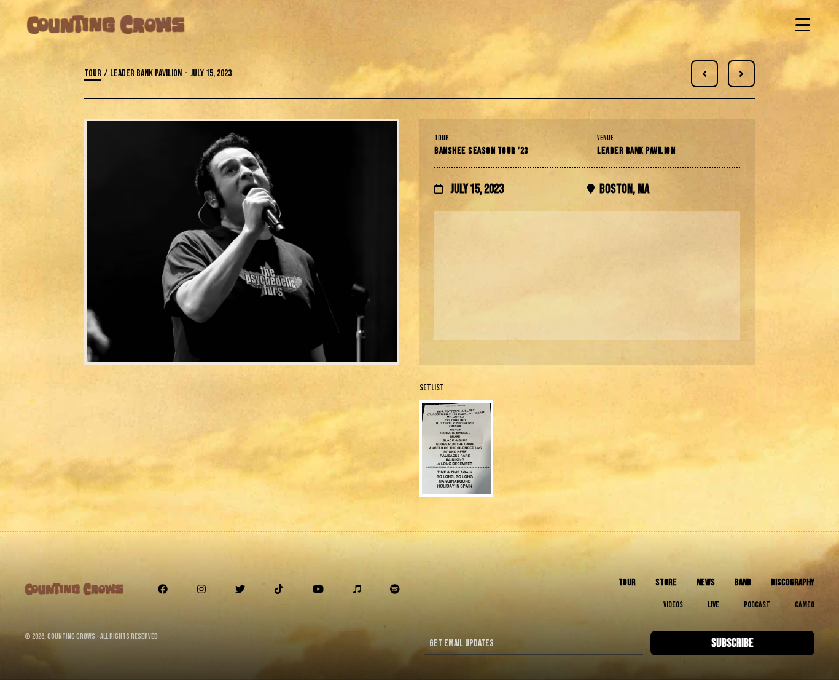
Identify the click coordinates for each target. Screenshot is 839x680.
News (706, 582)
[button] (800, 24)
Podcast (757, 604)
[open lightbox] (587, 448)
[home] (105, 24)
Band (743, 582)
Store (666, 582)
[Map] (587, 275)
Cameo (804, 604)
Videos (673, 604)
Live (713, 604)
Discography (792, 582)
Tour (92, 73)
